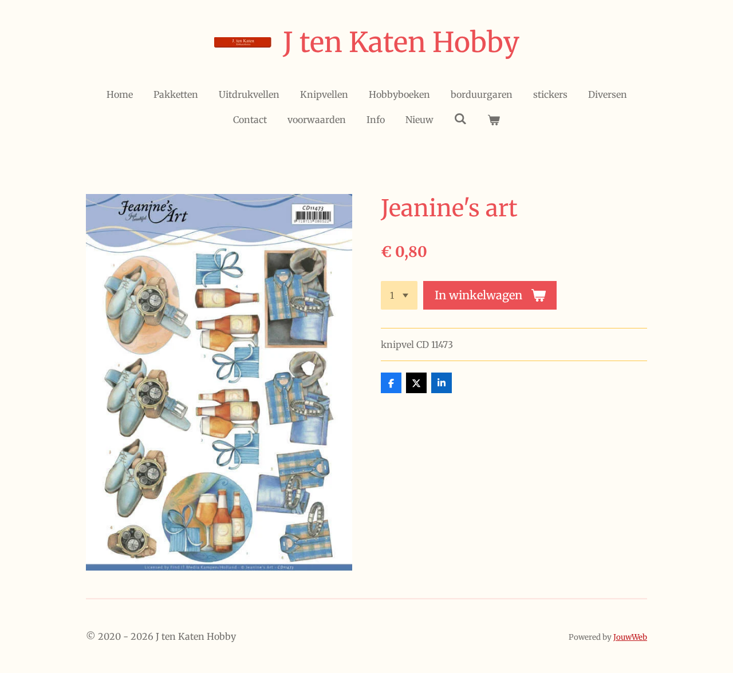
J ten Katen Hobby (401, 42)
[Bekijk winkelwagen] (493, 119)
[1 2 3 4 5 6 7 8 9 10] (399, 295)
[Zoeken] (460, 118)
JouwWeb (630, 637)
